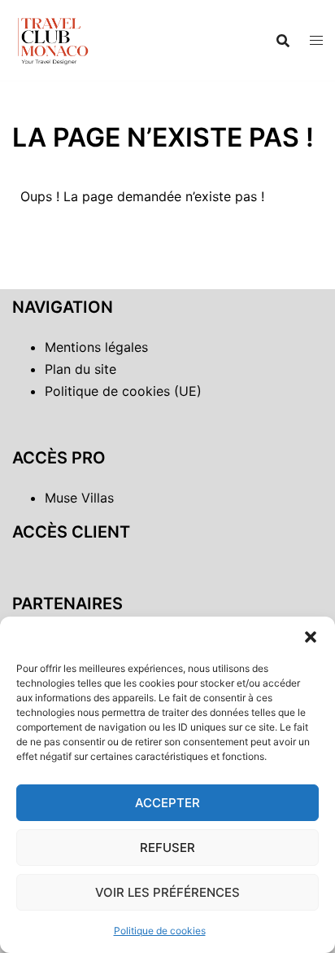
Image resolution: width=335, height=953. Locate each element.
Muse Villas (79, 498)
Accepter (167, 802)
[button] (310, 637)
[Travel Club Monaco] (53, 39)
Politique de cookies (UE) (123, 391)
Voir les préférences (167, 892)
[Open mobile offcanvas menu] (316, 40)
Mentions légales (96, 347)
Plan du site (80, 369)
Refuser (167, 847)
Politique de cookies (160, 930)
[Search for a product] (282, 40)
